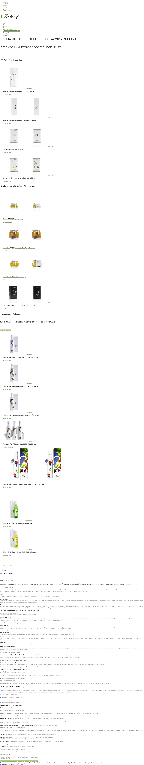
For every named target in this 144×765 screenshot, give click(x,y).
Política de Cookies (5, 758)
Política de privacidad (5, 754)
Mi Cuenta (5, 7)
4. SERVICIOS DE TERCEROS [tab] (7, 680)
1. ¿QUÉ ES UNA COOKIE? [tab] (6, 587)
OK (1, 570)
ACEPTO (2, 761)
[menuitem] (50, 7)
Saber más (4, 570)
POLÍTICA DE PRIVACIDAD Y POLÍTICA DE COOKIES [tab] (13, 749)
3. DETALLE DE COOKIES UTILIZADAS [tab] (10, 652)
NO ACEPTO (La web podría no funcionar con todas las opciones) (21, 761)
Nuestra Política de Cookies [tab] (7, 580)
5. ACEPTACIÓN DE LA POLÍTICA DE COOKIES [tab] (12, 710)
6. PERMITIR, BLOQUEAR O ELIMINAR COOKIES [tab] (12, 728)
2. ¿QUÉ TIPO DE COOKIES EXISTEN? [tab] (10, 594)
